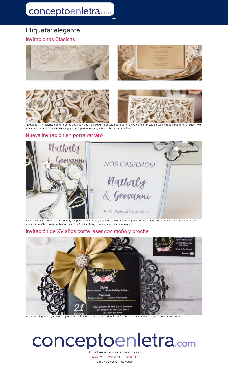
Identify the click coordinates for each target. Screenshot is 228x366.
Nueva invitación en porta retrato (64, 135)
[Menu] (114, 19)
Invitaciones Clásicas (50, 39)
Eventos (111, 356)
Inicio (95, 356)
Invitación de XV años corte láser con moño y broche (87, 231)
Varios (128, 356)
